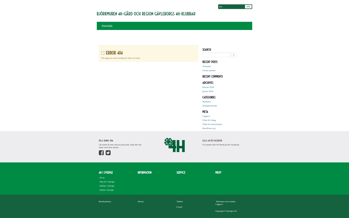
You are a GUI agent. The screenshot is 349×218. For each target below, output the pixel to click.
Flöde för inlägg (209, 120)
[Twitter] (108, 153)
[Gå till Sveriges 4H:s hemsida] (174, 145)
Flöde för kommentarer (212, 124)
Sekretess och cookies (225, 201)
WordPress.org (208, 128)
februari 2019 (208, 87)
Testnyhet (206, 66)
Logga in (206, 116)
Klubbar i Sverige (107, 186)
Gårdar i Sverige (107, 190)
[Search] (233, 55)
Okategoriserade (209, 106)
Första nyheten (209, 70)
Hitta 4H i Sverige (107, 182)
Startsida (107, 25)
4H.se (102, 178)
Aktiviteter (206, 102)
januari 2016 (207, 91)
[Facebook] (101, 153)
